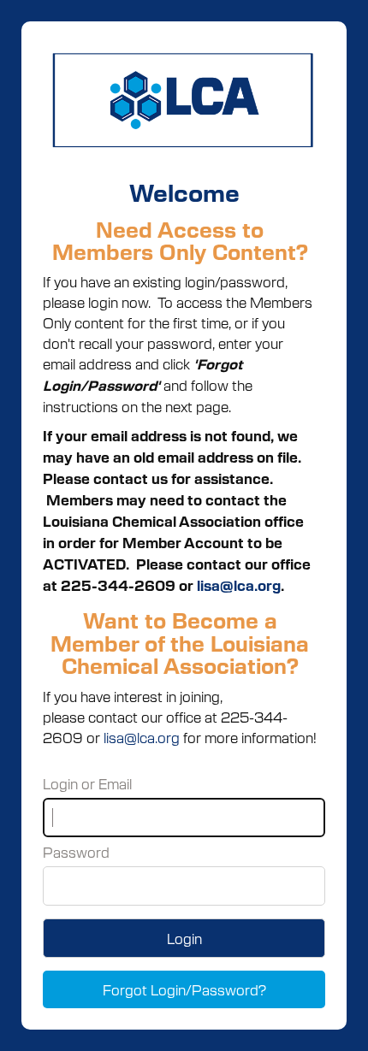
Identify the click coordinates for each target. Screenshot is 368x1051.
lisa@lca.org (239, 585)
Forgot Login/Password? (184, 989)
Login (184, 938)
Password (76, 851)
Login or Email (87, 783)
